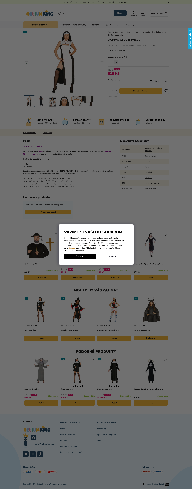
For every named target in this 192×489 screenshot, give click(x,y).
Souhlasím (80, 256)
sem (88, 245)
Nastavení (112, 256)
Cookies (72, 248)
